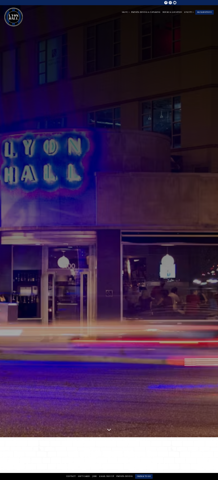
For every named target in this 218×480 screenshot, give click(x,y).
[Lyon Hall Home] (13, 16)
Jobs (94, 476)
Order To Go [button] (144, 476)
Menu (125, 12)
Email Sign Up (106, 476)
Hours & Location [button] (172, 12)
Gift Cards (84, 476)
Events (188, 12)
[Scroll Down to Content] (109, 429)
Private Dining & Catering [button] (145, 12)
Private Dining (124, 476)
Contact (71, 476)
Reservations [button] (204, 12)
